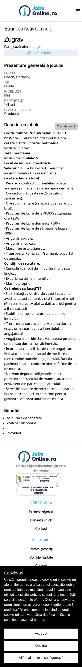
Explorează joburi (41, 512)
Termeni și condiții (41, 549)
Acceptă (41, 633)
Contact (41, 528)
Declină (41, 645)
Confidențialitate (41, 557)
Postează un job (41, 520)
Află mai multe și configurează (41, 657)
